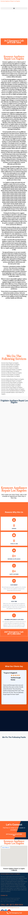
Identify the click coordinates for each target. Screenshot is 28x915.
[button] (14, 8)
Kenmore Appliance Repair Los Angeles (10, 1)
